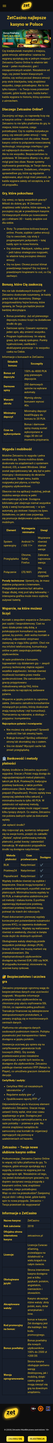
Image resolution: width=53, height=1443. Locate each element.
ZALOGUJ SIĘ (15, 1439)
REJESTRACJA (37, 1439)
